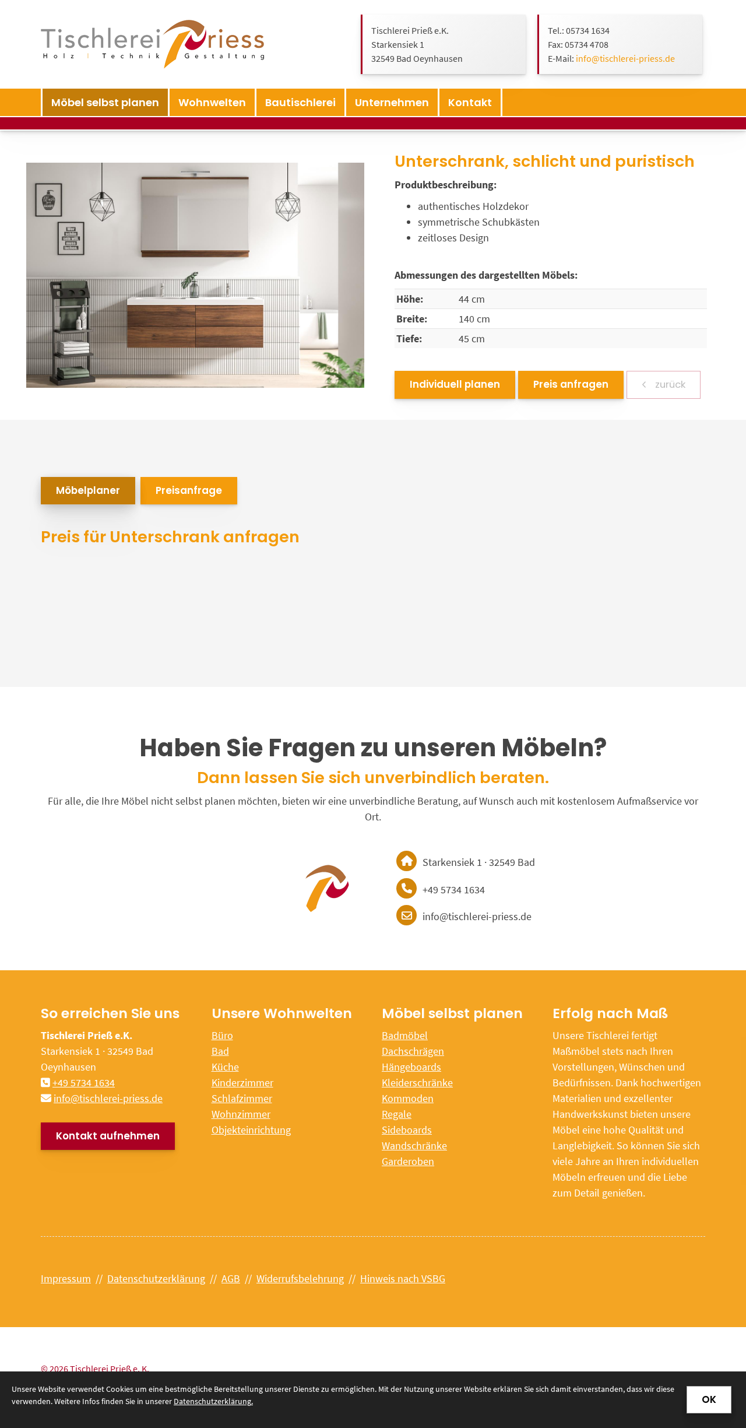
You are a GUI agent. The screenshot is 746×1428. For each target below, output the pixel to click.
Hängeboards (411, 1066)
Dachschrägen (413, 1051)
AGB (230, 1278)
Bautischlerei (300, 102)
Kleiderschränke (417, 1082)
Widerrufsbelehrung (300, 1278)
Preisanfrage (189, 490)
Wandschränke (414, 1145)
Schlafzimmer (242, 1098)
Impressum (66, 1278)
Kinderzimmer (242, 1082)
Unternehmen (392, 102)
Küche (225, 1066)
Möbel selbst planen (105, 102)
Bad (220, 1051)
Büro (222, 1035)
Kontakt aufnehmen (108, 1136)
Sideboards (407, 1129)
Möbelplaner (88, 490)
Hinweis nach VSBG (402, 1278)
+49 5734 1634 (83, 1082)
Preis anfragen (570, 384)
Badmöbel (405, 1035)
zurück (669, 384)
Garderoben (408, 1161)
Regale (396, 1114)
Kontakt (470, 102)
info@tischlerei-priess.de (625, 58)
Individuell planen (455, 384)
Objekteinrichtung (251, 1129)
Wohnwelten (212, 102)
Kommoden (408, 1098)
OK (709, 1399)
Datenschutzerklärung (156, 1278)
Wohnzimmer (241, 1114)
